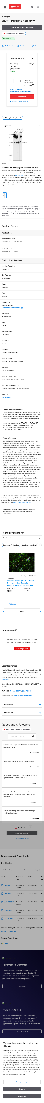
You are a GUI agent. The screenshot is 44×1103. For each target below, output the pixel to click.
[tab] (22, 704)
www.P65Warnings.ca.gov (22, 502)
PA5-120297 (19, 175)
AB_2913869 (6, 397)
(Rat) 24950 (28, 695)
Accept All (22, 1096)
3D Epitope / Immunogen (11, 308)
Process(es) (8, 712)
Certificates (24, 46)
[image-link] (18, 144)
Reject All (22, 1089)
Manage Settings (22, 1082)
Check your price (16, 89)
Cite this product (22, 649)
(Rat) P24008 (26, 691)
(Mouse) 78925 (18, 695)
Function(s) (8, 704)
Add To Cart (22, 97)
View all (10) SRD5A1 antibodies (22, 27)
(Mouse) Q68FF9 (15, 691)
